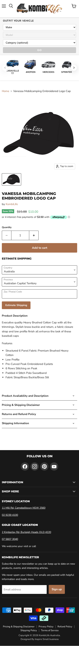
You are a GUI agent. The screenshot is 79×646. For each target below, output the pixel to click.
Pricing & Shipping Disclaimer (19, 626)
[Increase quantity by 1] (34, 235)
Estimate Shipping (16, 305)
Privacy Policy (46, 626)
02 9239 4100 (10, 515)
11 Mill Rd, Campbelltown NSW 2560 (23, 508)
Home (5, 91)
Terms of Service (50, 630)
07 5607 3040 (10, 539)
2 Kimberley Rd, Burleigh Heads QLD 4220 (26, 532)
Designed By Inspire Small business (40, 639)
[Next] (74, 67)
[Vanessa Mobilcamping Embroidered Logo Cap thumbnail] (11, 179)
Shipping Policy (28, 630)
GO (39, 50)
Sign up (57, 589)
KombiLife (12, 204)
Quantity (7, 227)
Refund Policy (65, 626)
